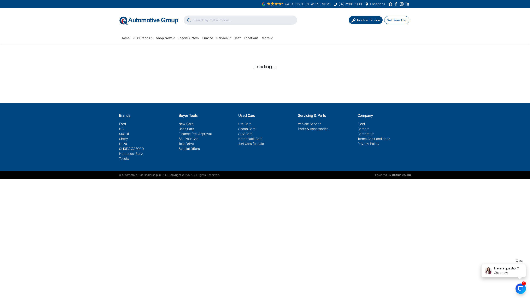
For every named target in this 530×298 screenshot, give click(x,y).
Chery (123, 139)
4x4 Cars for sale (251, 144)
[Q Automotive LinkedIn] (408, 4)
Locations (377, 4)
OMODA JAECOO (131, 149)
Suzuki (124, 134)
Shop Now (164, 38)
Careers (363, 129)
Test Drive (186, 144)
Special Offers (188, 38)
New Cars (186, 124)
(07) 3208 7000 (350, 4)
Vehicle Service (309, 124)
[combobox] (240, 20)
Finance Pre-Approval (195, 134)
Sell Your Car (188, 139)
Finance (207, 38)
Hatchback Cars (250, 139)
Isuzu (123, 144)
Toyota (124, 159)
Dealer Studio (401, 175)
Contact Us (366, 134)
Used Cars (186, 129)
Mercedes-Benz (131, 154)
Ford (122, 124)
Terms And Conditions (374, 139)
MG (121, 129)
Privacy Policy (368, 144)
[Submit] (188, 20)
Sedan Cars (246, 129)
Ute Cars (244, 124)
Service (222, 38)
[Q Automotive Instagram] (402, 4)
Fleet (237, 38)
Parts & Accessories (313, 129)
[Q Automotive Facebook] (397, 4)
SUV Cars (245, 134)
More (266, 38)
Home (125, 38)
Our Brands (141, 38)
